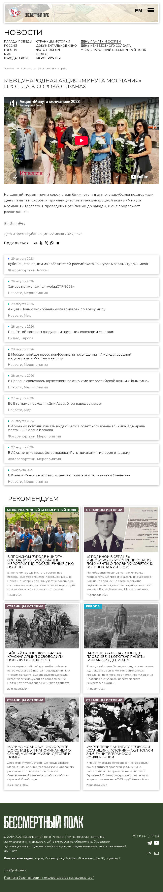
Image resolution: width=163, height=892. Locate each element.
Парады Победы (18, 41)
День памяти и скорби (101, 41)
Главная (9, 68)
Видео (41, 54)
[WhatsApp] (51, 243)
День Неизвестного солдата (106, 45)
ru (156, 853)
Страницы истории (53, 41)
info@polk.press (15, 870)
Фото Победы (48, 50)
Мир (7, 54)
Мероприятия (48, 58)
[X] (46, 243)
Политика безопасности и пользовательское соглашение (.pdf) (49, 877)
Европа (10, 50)
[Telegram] (57, 243)
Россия (10, 45)
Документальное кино (56, 45)
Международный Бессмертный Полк (113, 50)
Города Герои (16, 58)
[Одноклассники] (40, 243)
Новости (26, 68)
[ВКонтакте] (35, 243)
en (138, 11)
